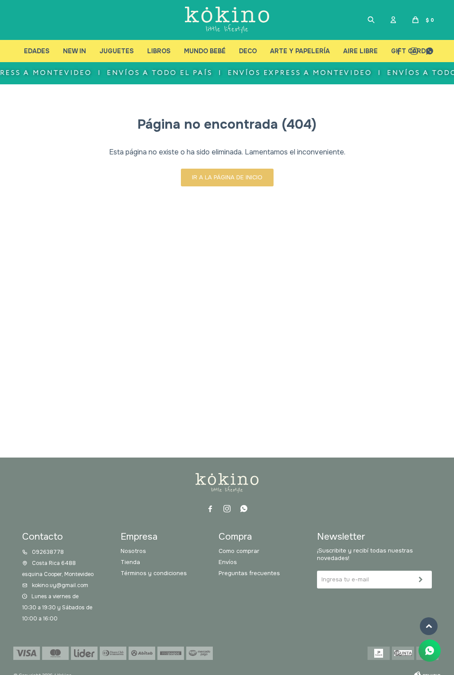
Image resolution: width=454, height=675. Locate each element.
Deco (248, 51)
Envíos (228, 562)
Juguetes (116, 51)
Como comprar (239, 551)
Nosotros (133, 551)
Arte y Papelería (300, 51)
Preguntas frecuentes (249, 573)
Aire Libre (360, 51)
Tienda (130, 562)
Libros (159, 51)
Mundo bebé (205, 51)
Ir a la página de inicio (227, 177)
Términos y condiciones (154, 573)
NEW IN (74, 51)
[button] (371, 20)
